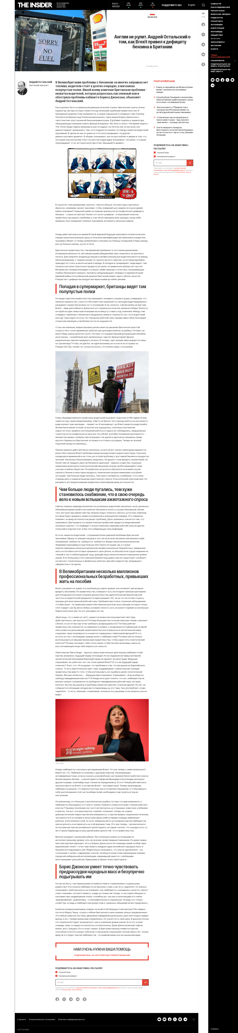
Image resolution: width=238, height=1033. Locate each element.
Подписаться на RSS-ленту (221, 70)
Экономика (218, 42)
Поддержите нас (172, 5)
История (216, 45)
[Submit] (145, 982)
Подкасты (217, 18)
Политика (217, 21)
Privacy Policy (67, 989)
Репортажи (217, 11)
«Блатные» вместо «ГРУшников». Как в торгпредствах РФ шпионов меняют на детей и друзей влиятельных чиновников (173, 109)
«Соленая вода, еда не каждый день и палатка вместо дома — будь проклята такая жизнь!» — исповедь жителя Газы (173, 119)
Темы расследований (220, 56)
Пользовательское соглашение (42, 1019)
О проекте (21, 1019)
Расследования (220, 7)
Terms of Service (77, 989)
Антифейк (217, 25)
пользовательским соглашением (86, 987)
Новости (216, 4)
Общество (217, 35)
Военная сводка (221, 14)
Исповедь (217, 32)
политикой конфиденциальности (109, 987)
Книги (214, 49)
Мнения (152, 17)
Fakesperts (217, 61)
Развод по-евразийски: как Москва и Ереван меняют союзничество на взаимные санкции (174, 89)
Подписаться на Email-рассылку (221, 65)
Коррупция (217, 28)
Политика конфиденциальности (71, 1019)
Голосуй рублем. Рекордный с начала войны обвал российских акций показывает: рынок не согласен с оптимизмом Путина (174, 99)
